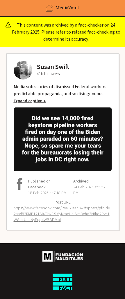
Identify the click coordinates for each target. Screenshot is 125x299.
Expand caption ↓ (30, 100)
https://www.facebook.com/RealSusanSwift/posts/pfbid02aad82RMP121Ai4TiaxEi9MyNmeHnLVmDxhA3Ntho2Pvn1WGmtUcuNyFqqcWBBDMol (62, 213)
